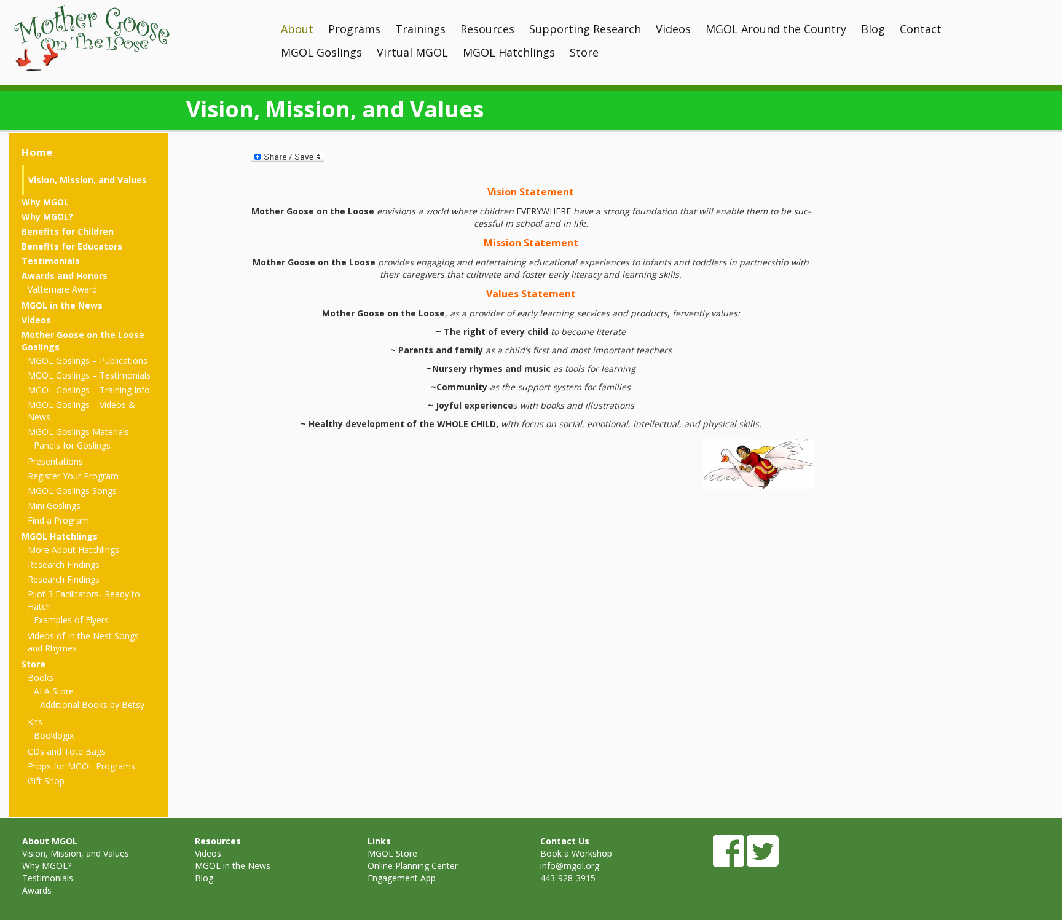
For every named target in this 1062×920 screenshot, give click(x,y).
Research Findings (64, 564)
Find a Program (58, 520)
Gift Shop (46, 781)
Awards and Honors (65, 275)
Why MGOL (45, 202)
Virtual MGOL (412, 52)
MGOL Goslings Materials (78, 432)
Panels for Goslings (72, 445)
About (297, 29)
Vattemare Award (62, 289)
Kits (35, 722)
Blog (873, 29)
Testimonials (51, 261)
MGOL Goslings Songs (72, 491)
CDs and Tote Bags (67, 751)
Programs (354, 29)
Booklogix (54, 735)
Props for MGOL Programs (81, 766)
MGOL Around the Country (776, 29)
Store (584, 52)
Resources (487, 29)
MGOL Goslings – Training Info (89, 390)
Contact (921, 29)
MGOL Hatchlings (509, 52)
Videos (673, 29)
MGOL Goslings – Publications (88, 360)
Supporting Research (585, 29)
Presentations (55, 461)
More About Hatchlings (73, 550)
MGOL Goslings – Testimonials (89, 375)
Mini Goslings (54, 505)
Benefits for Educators (72, 246)
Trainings (420, 29)
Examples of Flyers (71, 620)
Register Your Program (73, 476)
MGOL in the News (62, 305)
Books (40, 677)
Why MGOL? (47, 216)
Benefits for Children (68, 231)
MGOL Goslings (321, 52)
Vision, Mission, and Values (87, 180)
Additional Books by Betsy (92, 704)
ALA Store (54, 691)
